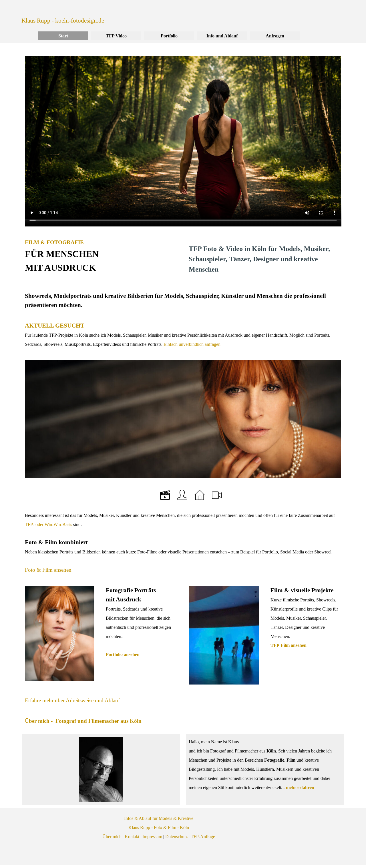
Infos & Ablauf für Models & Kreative (158, 818)
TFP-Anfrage (203, 836)
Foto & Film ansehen (48, 570)
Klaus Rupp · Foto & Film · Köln (158, 827)
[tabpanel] (101, 256)
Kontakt (132, 836)
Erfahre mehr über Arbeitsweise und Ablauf (72, 700)
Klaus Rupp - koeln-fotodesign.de (62, 20)
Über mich (112, 836)
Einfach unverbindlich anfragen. (192, 344)
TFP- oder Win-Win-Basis (48, 524)
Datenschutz (176, 836)
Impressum (152, 836)
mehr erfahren (300, 787)
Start (63, 35)
